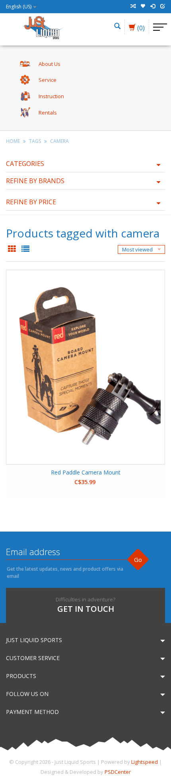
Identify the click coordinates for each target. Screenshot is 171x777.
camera (59, 141)
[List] (25, 249)
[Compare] (132, 6)
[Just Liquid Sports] (42, 26)
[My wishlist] (142, 6)
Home (13, 141)
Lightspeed (144, 761)
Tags (35, 141)
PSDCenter (118, 771)
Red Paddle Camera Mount (85, 472)
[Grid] (12, 249)
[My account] (152, 6)
